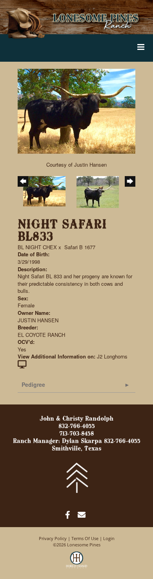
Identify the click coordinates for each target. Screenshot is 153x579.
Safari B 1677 (79, 247)
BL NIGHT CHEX (37, 247)
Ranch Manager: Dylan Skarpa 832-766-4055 (76, 441)
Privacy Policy (53, 538)
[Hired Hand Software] (76, 563)
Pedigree (33, 384)
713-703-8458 (76, 434)
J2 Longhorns (112, 356)
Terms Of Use (84, 538)
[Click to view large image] (76, 110)
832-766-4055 (76, 426)
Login (109, 538)
